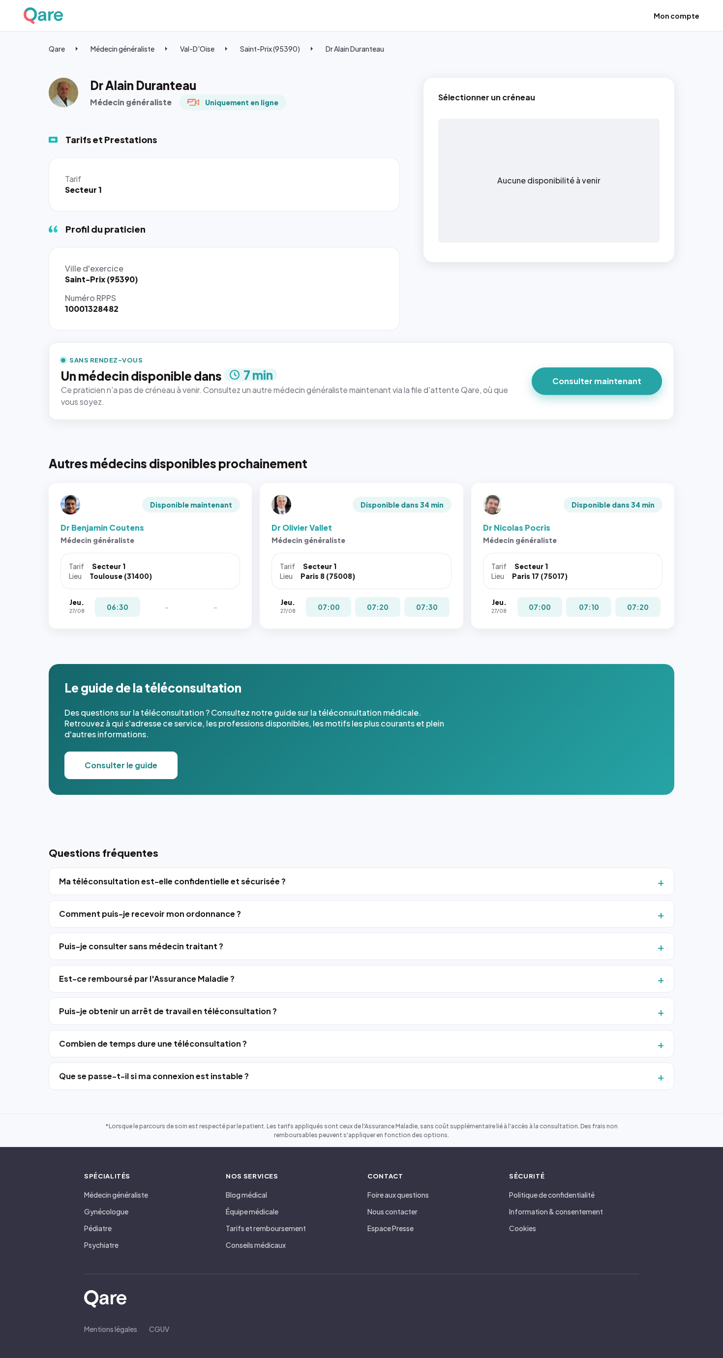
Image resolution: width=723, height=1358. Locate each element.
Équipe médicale (252, 1211)
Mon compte (676, 15)
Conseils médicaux (256, 1244)
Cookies (522, 1228)
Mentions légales (110, 1329)
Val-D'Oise (197, 48)
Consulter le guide (121, 765)
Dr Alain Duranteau (355, 48)
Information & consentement (556, 1211)
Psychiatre (101, 1244)
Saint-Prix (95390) (270, 48)
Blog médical (246, 1194)
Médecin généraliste (122, 48)
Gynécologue (106, 1211)
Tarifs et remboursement (266, 1228)
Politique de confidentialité (552, 1194)
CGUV (159, 1329)
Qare (57, 48)
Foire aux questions (398, 1194)
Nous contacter (392, 1211)
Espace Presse (390, 1228)
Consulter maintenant (596, 381)
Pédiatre (98, 1228)
